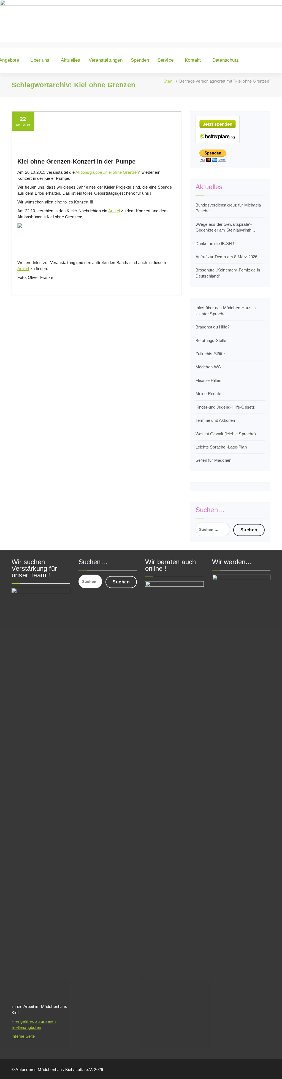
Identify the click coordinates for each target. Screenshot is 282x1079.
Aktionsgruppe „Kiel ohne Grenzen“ (107, 172)
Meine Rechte (208, 393)
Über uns (40, 60)
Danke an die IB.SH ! (215, 243)
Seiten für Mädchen (214, 460)
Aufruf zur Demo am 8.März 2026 (226, 256)
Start (168, 81)
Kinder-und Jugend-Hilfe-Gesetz (225, 407)
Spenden (140, 60)
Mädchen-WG (208, 367)
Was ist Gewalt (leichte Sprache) (226, 433)
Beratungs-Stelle (211, 340)
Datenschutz (225, 60)
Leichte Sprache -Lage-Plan (221, 447)
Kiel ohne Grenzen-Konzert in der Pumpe (76, 161)
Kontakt (193, 60)
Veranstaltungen (106, 60)
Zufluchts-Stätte (210, 353)
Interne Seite (23, 1036)
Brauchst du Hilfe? (213, 327)
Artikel (114, 210)
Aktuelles (70, 60)
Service (165, 60)
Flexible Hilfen (208, 380)
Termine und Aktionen (215, 420)
